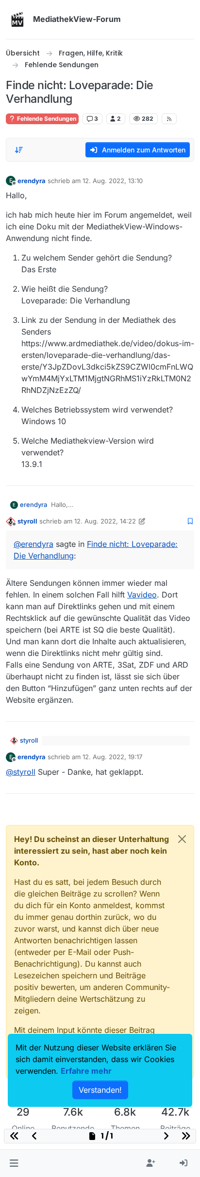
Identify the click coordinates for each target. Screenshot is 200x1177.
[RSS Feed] (169, 118)
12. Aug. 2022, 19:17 (112, 757)
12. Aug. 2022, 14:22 (105, 521)
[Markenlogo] (17, 19)
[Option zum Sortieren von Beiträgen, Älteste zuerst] (19, 150)
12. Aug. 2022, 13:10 (113, 181)
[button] (14, 1163)
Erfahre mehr (86, 1071)
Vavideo (142, 594)
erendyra (31, 181)
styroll (27, 521)
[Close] (182, 839)
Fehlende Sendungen (46, 118)
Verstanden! (100, 1090)
